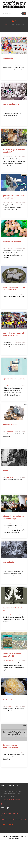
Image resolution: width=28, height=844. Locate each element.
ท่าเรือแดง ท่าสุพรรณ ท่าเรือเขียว (10, 813)
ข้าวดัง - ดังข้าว (8, 699)
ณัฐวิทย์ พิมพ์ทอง (9, 431)
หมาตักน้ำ (6, 470)
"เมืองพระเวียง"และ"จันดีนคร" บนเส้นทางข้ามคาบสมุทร (13, 517)
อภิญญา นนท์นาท (9, 477)
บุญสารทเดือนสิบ (8, 562)
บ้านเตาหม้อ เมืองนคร (10, 424)
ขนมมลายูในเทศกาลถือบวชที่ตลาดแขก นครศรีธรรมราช (14, 288)
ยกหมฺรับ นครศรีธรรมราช (11, 104)
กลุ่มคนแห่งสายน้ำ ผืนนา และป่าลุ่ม (14, 379)
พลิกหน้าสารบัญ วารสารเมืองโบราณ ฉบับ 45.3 (12, 655)
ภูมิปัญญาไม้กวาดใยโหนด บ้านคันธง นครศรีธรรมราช (13, 196)
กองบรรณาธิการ (9, 111)
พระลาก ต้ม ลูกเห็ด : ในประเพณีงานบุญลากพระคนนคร (13, 334)
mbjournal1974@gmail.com (12, 800)
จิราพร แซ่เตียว (9, 523)
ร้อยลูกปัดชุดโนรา (8, 58)
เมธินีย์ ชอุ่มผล (9, 385)
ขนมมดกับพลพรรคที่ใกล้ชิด (12, 241)
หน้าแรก (6, 24)
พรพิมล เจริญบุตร (9, 706)
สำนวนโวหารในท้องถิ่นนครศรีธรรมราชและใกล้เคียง (12, 746)
